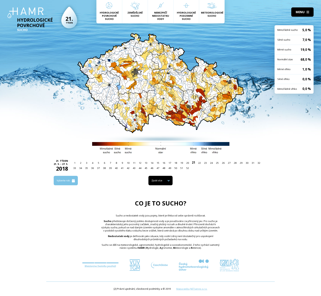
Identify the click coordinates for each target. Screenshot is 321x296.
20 (187, 163)
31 (253, 163)
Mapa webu (183, 288)
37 (98, 168)
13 (146, 163)
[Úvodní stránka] (25, 12)
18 (175, 163)
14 (152, 163)
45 (146, 168)
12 (140, 163)
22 (199, 163)
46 (152, 168)
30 (247, 163)
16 (164, 163)
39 (110, 168)
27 (229, 163)
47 (158, 168)
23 (205, 163)
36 (92, 168)
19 (181, 163)
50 (175, 168)
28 (235, 163)
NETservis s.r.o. (198, 288)
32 (259, 163)
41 (122, 168)
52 (187, 168)
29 (241, 163)
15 (158, 163)
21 (193, 162)
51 (181, 168)
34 (80, 168)
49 (169, 168)
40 (116, 168)
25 (217, 163)
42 (128, 168)
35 (86, 168)
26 (223, 163)
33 (74, 168)
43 (134, 168)
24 (211, 163)
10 (128, 163)
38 (104, 168)
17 (169, 163)
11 (134, 163)
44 (140, 168)
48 (164, 168)
